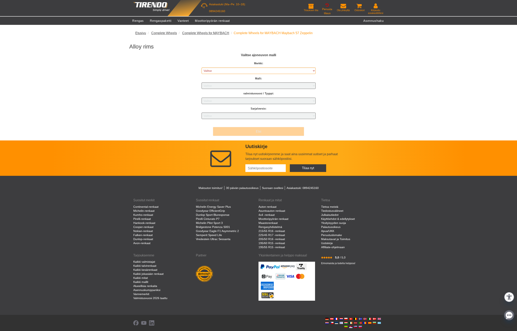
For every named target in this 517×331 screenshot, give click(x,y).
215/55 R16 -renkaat (271, 231)
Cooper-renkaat (143, 227)
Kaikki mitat (140, 277)
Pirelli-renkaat (142, 218)
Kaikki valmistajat (144, 261)
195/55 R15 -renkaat (271, 247)
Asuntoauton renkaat (271, 210)
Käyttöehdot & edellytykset (338, 218)
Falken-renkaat (143, 235)
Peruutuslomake (331, 235)
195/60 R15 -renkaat (271, 243)
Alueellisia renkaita (145, 286)
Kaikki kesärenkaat (145, 269)
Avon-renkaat (141, 243)
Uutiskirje (327, 243)
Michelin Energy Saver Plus (213, 206)
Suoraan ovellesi (272, 188)
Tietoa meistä (329, 206)
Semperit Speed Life (209, 235)
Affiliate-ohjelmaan (333, 247)
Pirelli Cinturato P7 (208, 218)
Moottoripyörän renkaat (273, 218)
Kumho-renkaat (143, 214)
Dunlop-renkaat (143, 239)
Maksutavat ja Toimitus (335, 239)
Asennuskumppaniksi (146, 290)
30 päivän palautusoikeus (242, 188)
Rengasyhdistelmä (270, 227)
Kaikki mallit (140, 282)
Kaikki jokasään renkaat (148, 273)
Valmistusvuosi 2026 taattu (150, 298)
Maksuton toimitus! (211, 188)
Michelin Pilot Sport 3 (209, 223)
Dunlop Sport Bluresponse (212, 214)
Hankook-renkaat (144, 223)
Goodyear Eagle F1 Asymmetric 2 (217, 231)
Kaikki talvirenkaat (144, 265)
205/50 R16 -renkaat (271, 239)
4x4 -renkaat (266, 214)
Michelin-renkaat (143, 210)
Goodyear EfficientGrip (210, 210)
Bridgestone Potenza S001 (213, 227)
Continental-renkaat (146, 206)
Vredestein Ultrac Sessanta (213, 239)
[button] (509, 296)
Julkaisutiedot (329, 214)
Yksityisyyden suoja (333, 223)
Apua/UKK (327, 231)
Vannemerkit (141, 294)
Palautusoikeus (330, 227)
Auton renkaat (267, 206)
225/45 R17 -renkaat (271, 235)
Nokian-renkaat (143, 231)
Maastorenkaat (268, 223)
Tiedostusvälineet (332, 210)
